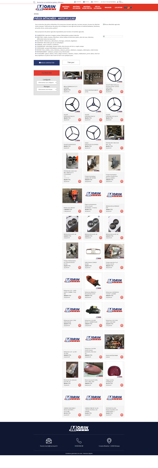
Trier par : (71, 62)
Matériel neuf (66, 7)
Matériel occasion (76, 7)
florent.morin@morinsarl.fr (49, 446)
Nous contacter (47, 63)
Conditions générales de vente (73, 453)
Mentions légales (88, 453)
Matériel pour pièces (87, 7)
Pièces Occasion (97, 7)
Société (78, 2)
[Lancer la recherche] (34, 2)
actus (87, 2)
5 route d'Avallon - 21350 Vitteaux (109, 446)
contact (96, 2)
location (118, 7)
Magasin (108, 7)
